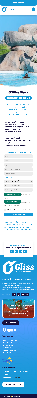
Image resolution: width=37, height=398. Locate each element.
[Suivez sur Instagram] (20, 251)
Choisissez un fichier (12, 194)
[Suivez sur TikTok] (25, 251)
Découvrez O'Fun (18, 313)
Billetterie (19, 3)
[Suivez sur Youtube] (16, 251)
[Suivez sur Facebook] (12, 251)
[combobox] (18, 181)
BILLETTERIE (11, 323)
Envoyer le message (18, 214)
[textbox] (17, 181)
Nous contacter (14, 385)
